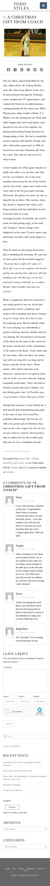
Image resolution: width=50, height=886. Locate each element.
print (25, 467)
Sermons (30, 869)
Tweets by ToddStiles (11, 746)
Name (6, 696)
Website (36, 696)
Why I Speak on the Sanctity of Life (17, 771)
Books (21, 869)
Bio (14, 869)
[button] (43, 5)
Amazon (9, 472)
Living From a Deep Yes (12, 790)
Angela (19, 545)
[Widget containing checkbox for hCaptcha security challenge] (24, 711)
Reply (9, 506)
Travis (19, 593)
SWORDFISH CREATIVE (29, 875)
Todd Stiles (19, 6)
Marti (19, 497)
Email (22, 696)
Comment (7, 667)
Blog (26, 870)
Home (7, 869)
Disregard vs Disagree (11, 785)
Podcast (41, 869)
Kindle (14, 467)
